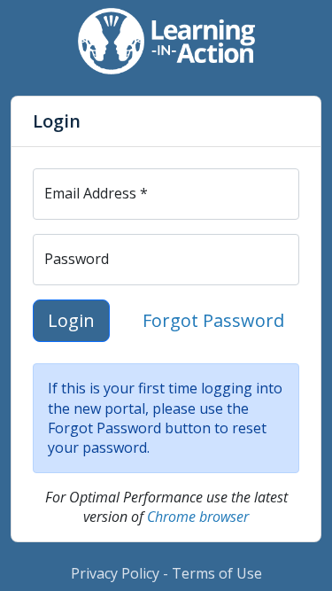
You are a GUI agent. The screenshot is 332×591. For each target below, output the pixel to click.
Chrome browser (198, 516)
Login (71, 320)
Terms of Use (217, 573)
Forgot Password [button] (213, 320)
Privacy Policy (115, 573)
